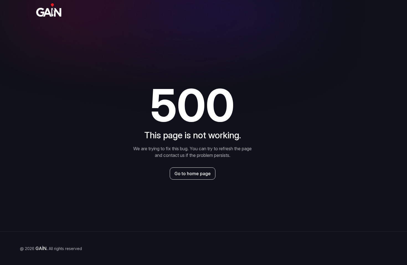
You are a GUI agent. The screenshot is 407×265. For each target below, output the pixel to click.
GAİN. (41, 248)
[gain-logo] (48, 10)
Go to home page (192, 173)
